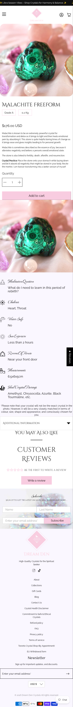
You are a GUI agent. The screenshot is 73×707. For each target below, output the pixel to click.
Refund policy (36, 623)
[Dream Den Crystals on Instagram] (33, 571)
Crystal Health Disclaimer (36, 608)
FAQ (37, 629)
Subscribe (57, 520)
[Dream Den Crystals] (36, 14)
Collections (36, 585)
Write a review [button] (36, 480)
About (36, 580)
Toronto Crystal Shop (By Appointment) (36, 646)
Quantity (8, 173)
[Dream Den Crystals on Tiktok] (39, 571)
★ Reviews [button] (69, 356)
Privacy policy (36, 634)
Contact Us (36, 603)
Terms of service (36, 640)
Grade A (8, 112)
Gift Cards (36, 591)
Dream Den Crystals (31, 695)
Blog (36, 597)
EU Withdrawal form (36, 651)
